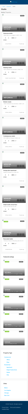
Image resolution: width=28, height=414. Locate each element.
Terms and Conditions (15, 407)
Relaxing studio (7, 67)
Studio (8, 372)
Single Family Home (12, 370)
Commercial (7, 357)
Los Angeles (7, 390)
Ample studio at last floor (10, 204)
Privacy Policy (5, 407)
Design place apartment (9, 170)
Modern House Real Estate (10, 78)
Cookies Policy (5, 409)
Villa (8, 375)
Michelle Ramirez (8, 249)
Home (4, 6)
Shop (8, 362)
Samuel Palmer (8, 43)
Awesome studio (8, 33)
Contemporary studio (9, 136)
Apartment (9, 367)
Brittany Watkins (8, 112)
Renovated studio (8, 239)
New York (6, 395)
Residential (9, 6)
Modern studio (7, 102)
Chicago (6, 393)
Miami (6, 387)
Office (8, 359)
